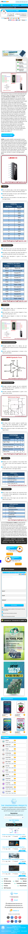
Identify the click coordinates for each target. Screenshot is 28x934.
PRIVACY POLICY (16, 931)
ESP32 (6, 7)
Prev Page (10, 554)
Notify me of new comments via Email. (9, 613)
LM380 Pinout (7, 538)
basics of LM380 (20, 538)
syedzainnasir (11, 15)
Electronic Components (21, 14)
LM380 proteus (5, 542)
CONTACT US (14, 932)
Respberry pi (23, 879)
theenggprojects (14, 896)
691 (26, 20)
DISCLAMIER (24, 931)
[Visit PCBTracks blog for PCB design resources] (14, 695)
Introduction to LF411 (15, 558)
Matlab (7, 770)
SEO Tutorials (8, 791)
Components (8, 778)
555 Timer (7, 765)
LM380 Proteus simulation (21, 542)
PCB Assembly (24, 5)
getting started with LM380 (8, 540)
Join (26, 1)
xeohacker (24, 836)
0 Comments (23, 15)
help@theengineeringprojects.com (14, 905)
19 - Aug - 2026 (7, 848)
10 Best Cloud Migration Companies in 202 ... (14, 834)
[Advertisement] (14, 35)
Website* (4, 600)
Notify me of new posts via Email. (8, 616)
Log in (24, 1)
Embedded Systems (22, 883)
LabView (7, 774)
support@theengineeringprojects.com (14, 907)
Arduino (11, 7)
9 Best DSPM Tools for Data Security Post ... (14, 847)
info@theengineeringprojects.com (14, 903)
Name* (3, 591)
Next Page (18, 564)
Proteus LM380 (12, 542)
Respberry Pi (8, 744)
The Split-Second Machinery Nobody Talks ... (14, 872)
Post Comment (14, 605)
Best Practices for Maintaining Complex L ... (14, 859)
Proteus (7, 748)
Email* (3, 595)
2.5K (3, 18)
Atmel (16, 881)
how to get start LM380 (19, 540)
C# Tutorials (8, 782)
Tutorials (16, 836)
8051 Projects (8, 761)
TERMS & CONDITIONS (6, 931)
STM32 (9, 7)
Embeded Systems (9, 787)
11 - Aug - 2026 (7, 861)
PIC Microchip (8, 753)
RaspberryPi (2, 7)
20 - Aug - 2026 (7, 836)
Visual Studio (8, 757)
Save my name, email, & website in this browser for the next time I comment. (13, 609)
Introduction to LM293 (10, 548)
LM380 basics (13, 538)
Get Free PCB (15, 5)
